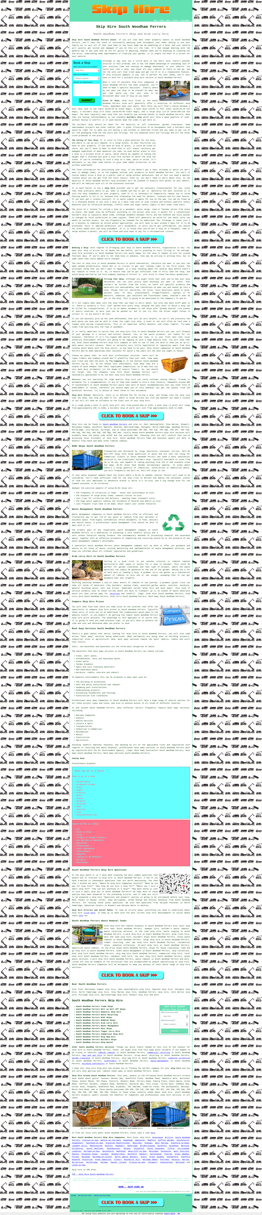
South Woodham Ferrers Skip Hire (97, 1000)
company (155, 1068)
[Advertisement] (173, 152)
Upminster (140, 1140)
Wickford (162, 1146)
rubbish (106, 1071)
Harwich (176, 1160)
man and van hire (92, 1055)
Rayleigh (180, 1162)
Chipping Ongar (89, 1154)
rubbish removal (106, 1053)
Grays (143, 1157)
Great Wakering (103, 1160)
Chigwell (152, 1162)
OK (179, 1214)
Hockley (109, 1146)
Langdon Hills (79, 1146)
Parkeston (166, 1151)
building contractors (93, 1064)
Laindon (104, 1154)
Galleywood (155, 1154)
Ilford (171, 1149)
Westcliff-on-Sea (137, 1151)
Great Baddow (182, 1154)
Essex (135, 1137)
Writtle (169, 1137)
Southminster (113, 1149)
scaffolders (110, 1061)
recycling (115, 594)
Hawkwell (120, 1146)
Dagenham (127, 1140)
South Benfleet (95, 1149)
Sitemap (73, 1195)
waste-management (160, 1061)
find (80, 989)
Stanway (148, 1143)
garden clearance (81, 1058)
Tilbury (118, 1160)
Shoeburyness (118, 1154)
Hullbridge (92, 1162)
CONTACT (175, 20)
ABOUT (168, 20)
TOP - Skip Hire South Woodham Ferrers (93, 1174)
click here (89, 913)
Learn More (169, 1214)
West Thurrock (181, 1151)
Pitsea (75, 1157)
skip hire (110, 188)
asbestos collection (124, 945)
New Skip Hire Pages (85, 1195)
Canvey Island (118, 1162)
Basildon (137, 1143)
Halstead (153, 1151)
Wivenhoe (173, 1146)
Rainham (86, 1157)
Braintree (87, 1160)
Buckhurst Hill (132, 1160)
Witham (104, 1162)
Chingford (139, 1149)
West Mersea (161, 1143)
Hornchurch (108, 1151)
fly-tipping (115, 361)
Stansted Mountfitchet (118, 1143)
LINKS (161, 20)
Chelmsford (172, 1157)
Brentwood (157, 1137)
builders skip (134, 117)
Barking (185, 1146)
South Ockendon (155, 1149)
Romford (151, 1140)
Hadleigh (120, 1151)
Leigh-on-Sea (78, 1165)
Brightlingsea (147, 1146)
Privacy (188, 1195)
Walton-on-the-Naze (111, 1140)
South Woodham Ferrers (115, 424)
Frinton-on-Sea (137, 1162)
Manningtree (96, 1146)
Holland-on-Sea (91, 1151)
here (153, 1133)
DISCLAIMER (185, 20)
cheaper (93, 367)
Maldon (127, 1149)
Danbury (143, 1154)
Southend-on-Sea (94, 1143)
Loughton (76, 1151)
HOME (155, 20)
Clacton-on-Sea (90, 1140)
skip (85, 194)
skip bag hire (123, 954)
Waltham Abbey (150, 1160)
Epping (75, 1154)
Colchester (77, 1149)
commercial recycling (158, 1053)
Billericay (77, 1162)
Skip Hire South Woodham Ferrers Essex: (94, 40)
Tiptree (168, 1154)
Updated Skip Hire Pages (102, 1195)
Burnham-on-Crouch (102, 1157)
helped (116, 1068)
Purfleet (164, 1160)
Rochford (132, 1154)
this (81, 916)
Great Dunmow (156, 1157)
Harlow (185, 1160)
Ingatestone (166, 1162)
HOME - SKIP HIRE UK (131, 1187)
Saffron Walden (166, 1140)
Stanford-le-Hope (180, 1143)
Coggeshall (77, 1143)
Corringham (183, 1149)
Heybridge (132, 1146)
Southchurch (183, 1140)
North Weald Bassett (126, 1157)
